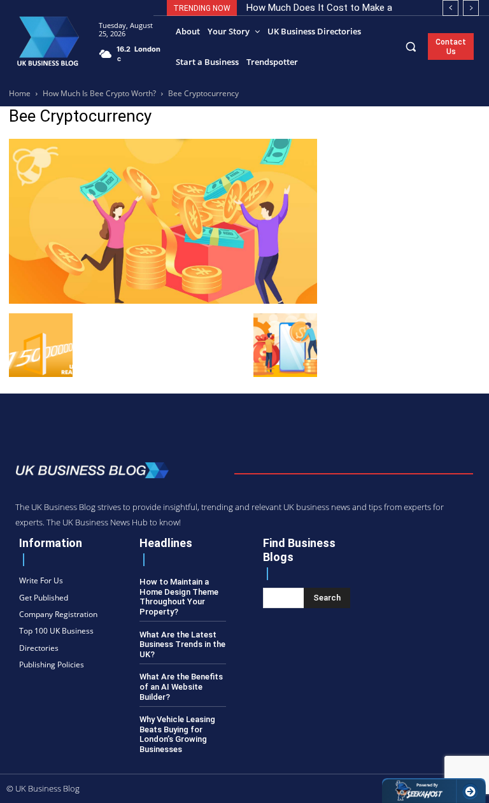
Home (20, 93)
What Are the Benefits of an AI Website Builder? (181, 686)
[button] (411, 46)
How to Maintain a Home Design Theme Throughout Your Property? (178, 596)
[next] (471, 8)
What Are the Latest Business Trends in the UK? (182, 644)
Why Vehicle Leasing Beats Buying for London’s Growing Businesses (177, 734)
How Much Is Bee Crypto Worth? (99, 93)
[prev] (450, 8)
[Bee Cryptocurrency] (163, 300)
